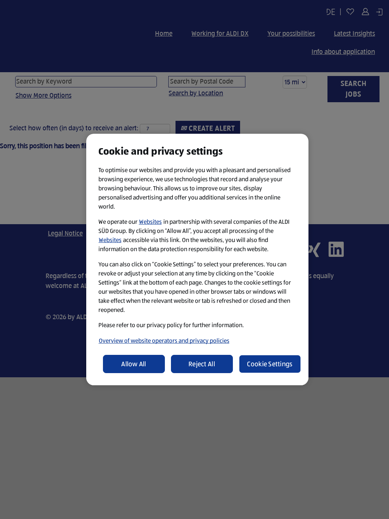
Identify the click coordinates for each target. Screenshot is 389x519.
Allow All (133, 364)
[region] (197, 259)
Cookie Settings (269, 364)
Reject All (201, 364)
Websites (150, 221)
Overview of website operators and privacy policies (164, 340)
